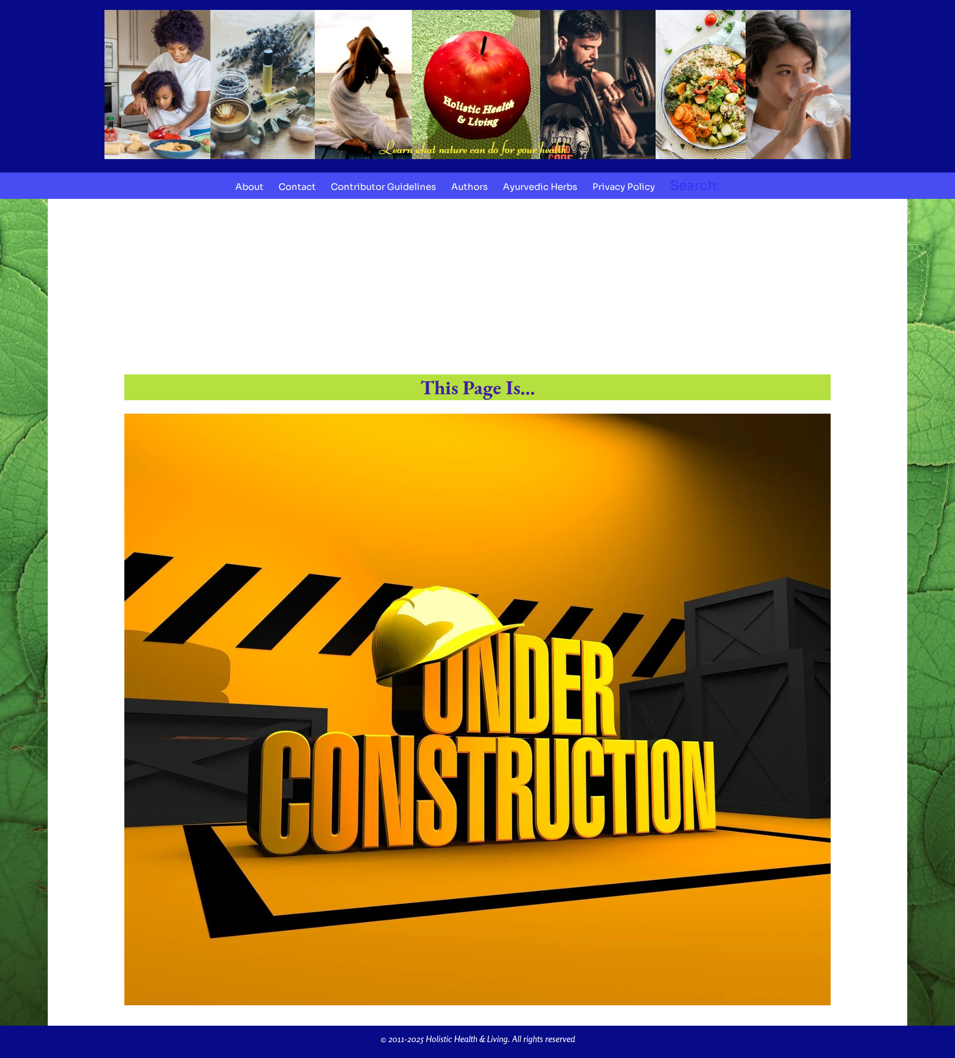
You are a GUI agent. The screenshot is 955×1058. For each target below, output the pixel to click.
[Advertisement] (477, 291)
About (249, 186)
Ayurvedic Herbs (540, 186)
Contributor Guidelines (383, 186)
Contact (297, 186)
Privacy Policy (623, 186)
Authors (469, 186)
